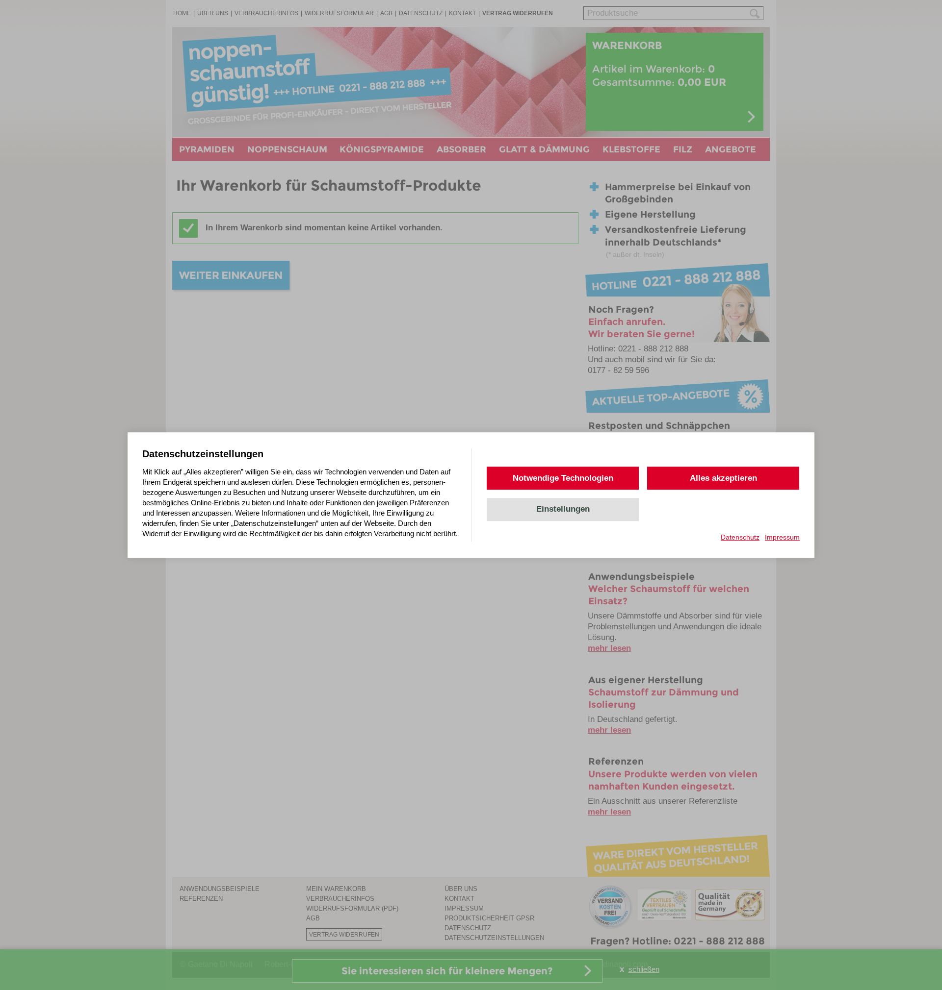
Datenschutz (740, 537)
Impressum (782, 537)
